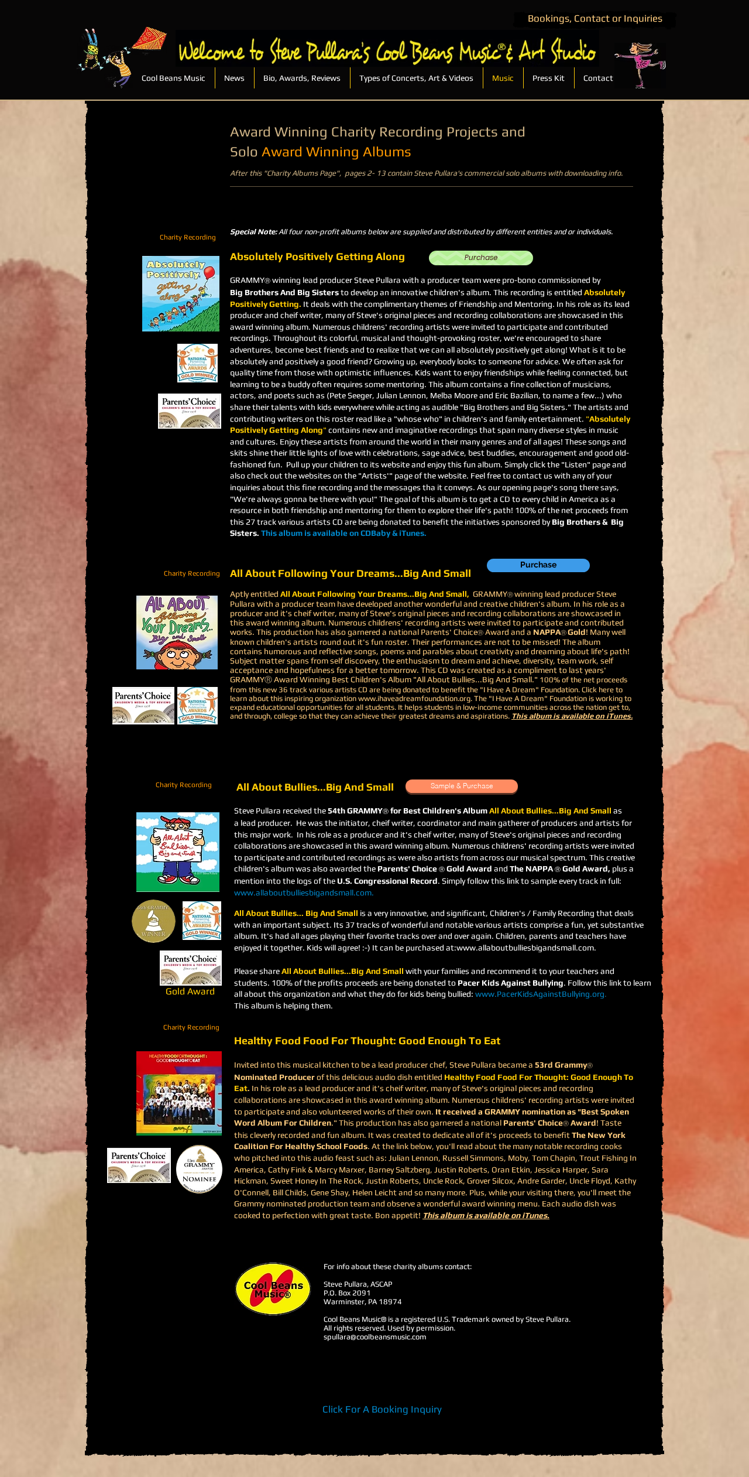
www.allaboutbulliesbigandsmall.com (303, 892)
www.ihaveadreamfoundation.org (414, 698)
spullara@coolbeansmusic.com (375, 1336)
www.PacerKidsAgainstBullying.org (539, 994)
